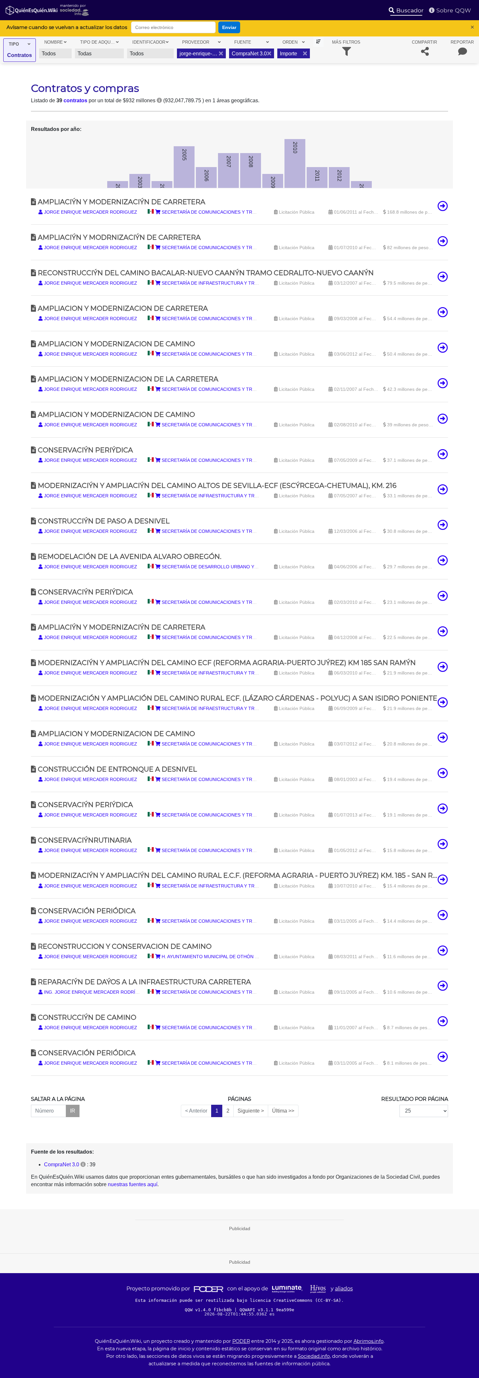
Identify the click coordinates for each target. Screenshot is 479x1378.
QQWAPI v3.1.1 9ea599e (267, 1309)
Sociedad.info (314, 1356)
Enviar (229, 27)
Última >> (283, 1111)
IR (72, 1111)
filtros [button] (346, 42)
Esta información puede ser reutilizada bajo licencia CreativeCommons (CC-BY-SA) (238, 1300)
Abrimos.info (369, 1341)
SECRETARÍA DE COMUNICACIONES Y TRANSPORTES (220, 212)
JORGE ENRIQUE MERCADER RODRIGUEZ (90, 212)
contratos (75, 100)
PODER (241, 1341)
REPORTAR (462, 42)
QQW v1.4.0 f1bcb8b (209, 1309)
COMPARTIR (424, 42)
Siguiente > (251, 1111)
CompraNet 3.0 (61, 1164)
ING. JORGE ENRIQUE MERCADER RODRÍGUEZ (95, 992)
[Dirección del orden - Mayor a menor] (318, 42)
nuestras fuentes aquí (132, 1184)
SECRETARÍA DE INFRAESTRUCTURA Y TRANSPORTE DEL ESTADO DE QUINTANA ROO (256, 283)
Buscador (409, 10)
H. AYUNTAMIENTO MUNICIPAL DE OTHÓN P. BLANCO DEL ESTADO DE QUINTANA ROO (255, 956)
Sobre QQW (453, 10)
